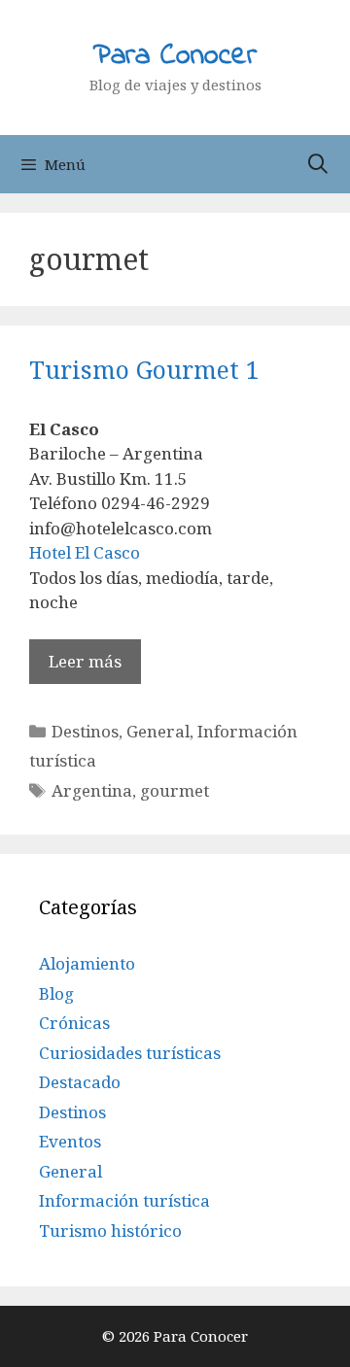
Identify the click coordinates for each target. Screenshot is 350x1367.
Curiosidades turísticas (130, 1053)
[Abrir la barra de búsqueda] (318, 164)
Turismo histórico (110, 1230)
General (158, 731)
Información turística (124, 1200)
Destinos (85, 731)
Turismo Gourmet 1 (144, 369)
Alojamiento (87, 963)
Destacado (80, 1082)
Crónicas (74, 1022)
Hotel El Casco (84, 552)
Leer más (85, 661)
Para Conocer (175, 56)
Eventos (70, 1141)
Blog (56, 993)
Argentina (92, 790)
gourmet (174, 790)
